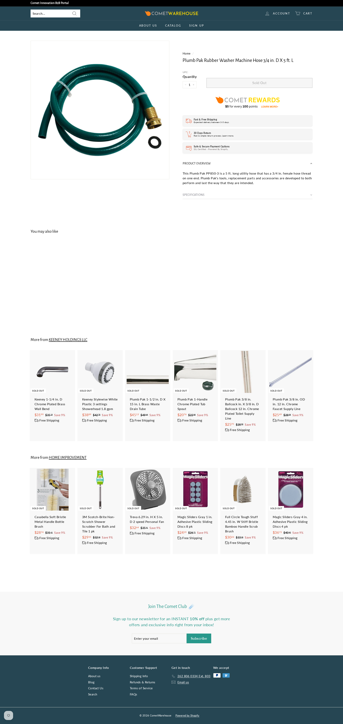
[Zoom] (100, 110)
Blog (91, 682)
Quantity (190, 77)
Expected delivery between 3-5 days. (211, 122)
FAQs (133, 694)
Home (187, 53)
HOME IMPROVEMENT (68, 457)
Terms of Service (141, 688)
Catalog (173, 25)
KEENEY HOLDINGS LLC (68, 340)
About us (148, 25)
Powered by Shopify (187, 715)
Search (92, 694)
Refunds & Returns (142, 682)
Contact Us (95, 688)
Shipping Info (139, 676)
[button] (247, 163)
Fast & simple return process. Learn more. (214, 135)
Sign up (196, 25)
